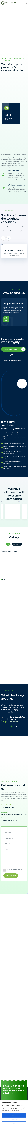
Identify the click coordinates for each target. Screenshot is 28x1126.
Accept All (14, 1115)
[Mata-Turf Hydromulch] (9, 3)
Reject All (14, 1123)
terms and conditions (16, 869)
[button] (3, 238)
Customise (14, 1119)
